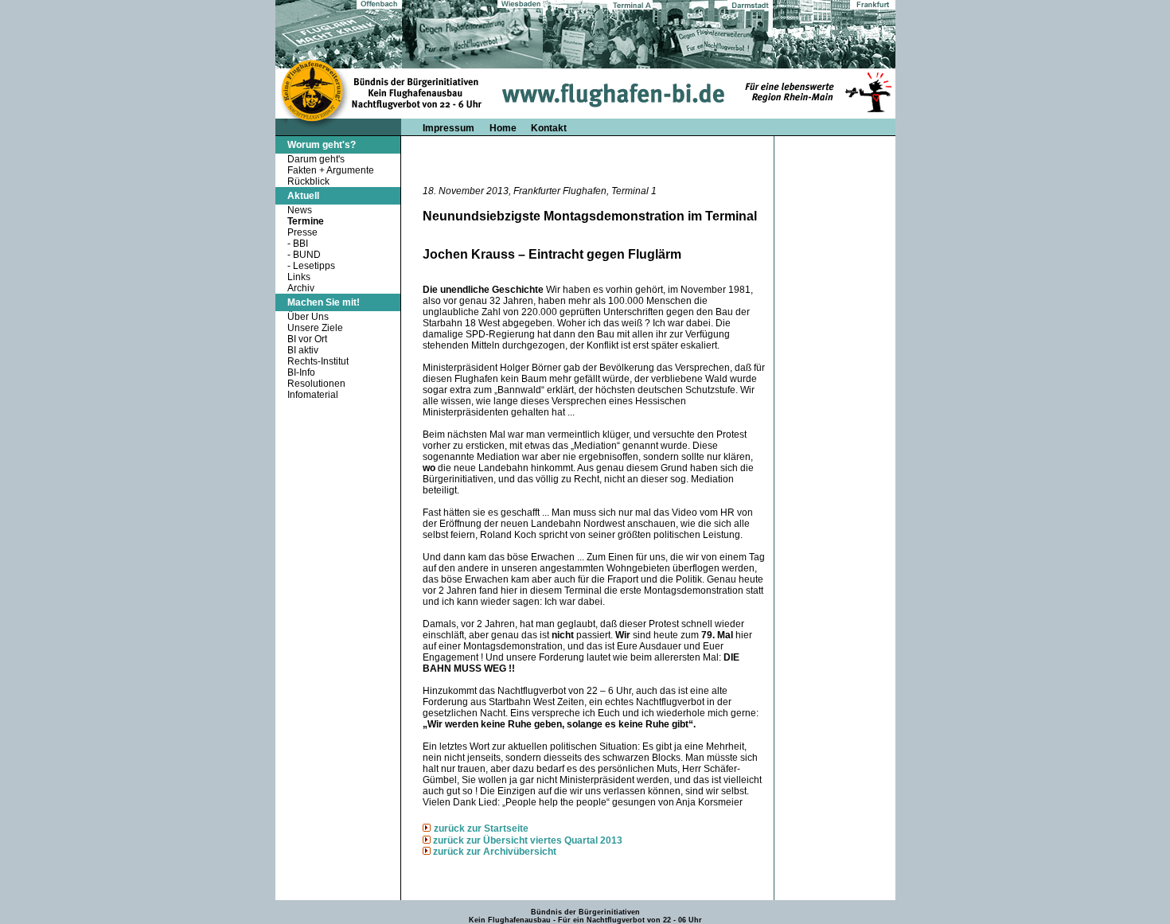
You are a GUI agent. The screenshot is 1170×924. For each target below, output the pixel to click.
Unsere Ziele (315, 327)
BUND (307, 254)
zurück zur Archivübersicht (494, 851)
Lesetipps (314, 265)
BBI (300, 243)
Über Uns (308, 316)
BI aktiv (302, 350)
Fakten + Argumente (330, 170)
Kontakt (549, 128)
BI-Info (301, 372)
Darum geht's (316, 159)
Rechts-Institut (318, 361)
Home (504, 128)
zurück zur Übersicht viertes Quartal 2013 (527, 840)
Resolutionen (316, 383)
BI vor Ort (307, 339)
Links (298, 277)
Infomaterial (312, 394)
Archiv (300, 288)
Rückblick (308, 181)
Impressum (448, 128)
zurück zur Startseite (481, 828)
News (299, 210)
